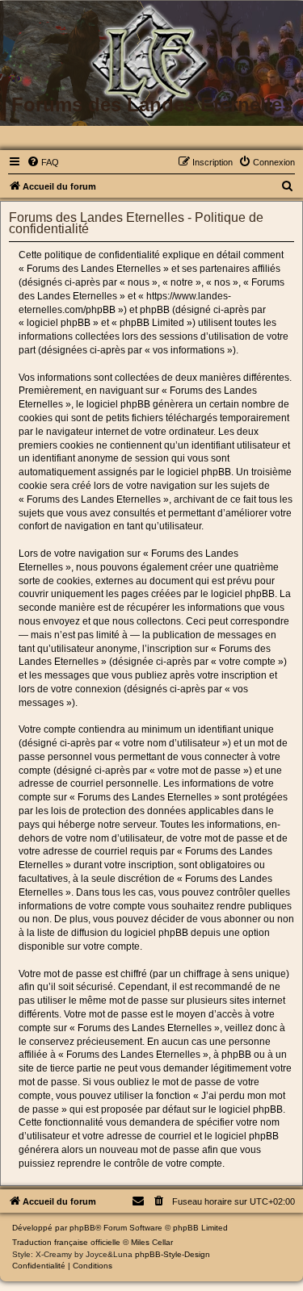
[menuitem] (43, 162)
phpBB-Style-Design (172, 1254)
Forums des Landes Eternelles (151, 104)
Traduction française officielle (66, 1242)
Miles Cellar (152, 1242)
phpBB (82, 1227)
